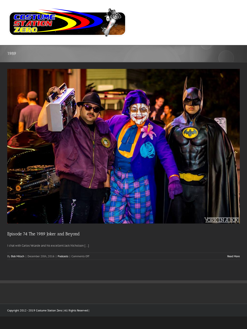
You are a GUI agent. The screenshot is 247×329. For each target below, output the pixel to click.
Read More (233, 256)
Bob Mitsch (17, 256)
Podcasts (63, 256)
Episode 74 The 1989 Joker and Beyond (43, 234)
